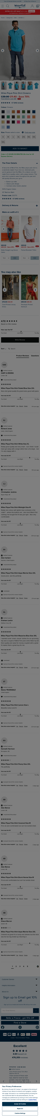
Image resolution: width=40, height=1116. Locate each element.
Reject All (20, 1108)
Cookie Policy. (32, 1100)
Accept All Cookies (20, 1104)
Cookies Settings (20, 1113)
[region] (20, 1099)
